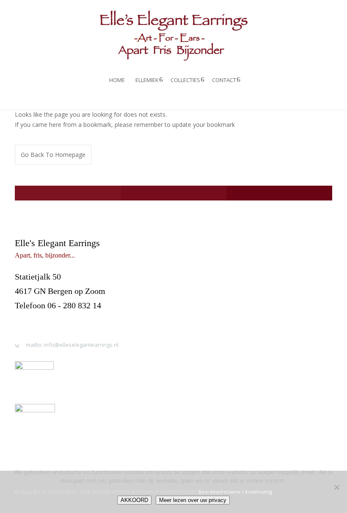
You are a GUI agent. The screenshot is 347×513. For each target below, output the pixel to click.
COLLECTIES (185, 80)
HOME (117, 80)
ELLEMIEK (147, 80)
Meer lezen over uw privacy (192, 500)
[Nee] (336, 487)
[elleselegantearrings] (173, 35)
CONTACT (224, 80)
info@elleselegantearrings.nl (64, 320)
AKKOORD (134, 500)
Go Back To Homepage (53, 155)
